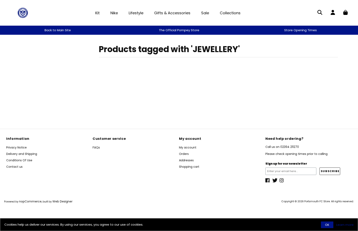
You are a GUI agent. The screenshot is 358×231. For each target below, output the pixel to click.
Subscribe (330, 171)
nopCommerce (30, 201)
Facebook (267, 180)
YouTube (281, 180)
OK (327, 225)
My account (187, 147)
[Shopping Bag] (345, 13)
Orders (184, 154)
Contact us (14, 167)
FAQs (96, 147)
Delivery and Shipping (21, 154)
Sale (205, 13)
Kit (97, 13)
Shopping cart (189, 167)
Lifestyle (136, 13)
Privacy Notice (16, 147)
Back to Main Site (58, 30)
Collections (230, 13)
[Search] (319, 13)
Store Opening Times (300, 30)
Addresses (186, 160)
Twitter (274, 180)
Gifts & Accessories (172, 13)
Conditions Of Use (19, 160)
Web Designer (62, 201)
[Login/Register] (333, 13)
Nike (114, 13)
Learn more (345, 224)
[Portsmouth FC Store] (22, 12)
